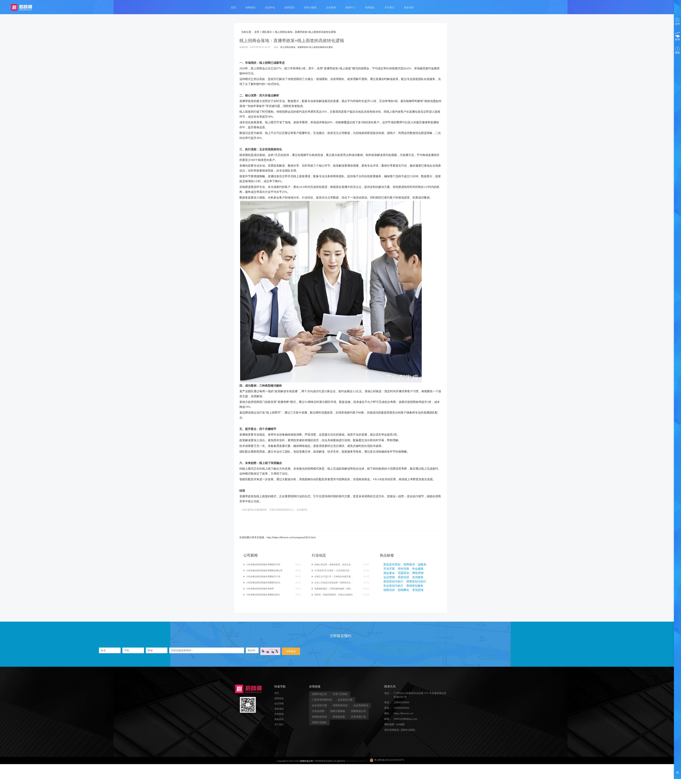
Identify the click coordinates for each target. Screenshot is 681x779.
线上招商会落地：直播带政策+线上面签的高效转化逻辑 (306, 47)
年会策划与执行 (393, 585)
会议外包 (270, 7)
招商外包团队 (319, 722)
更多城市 (409, 7)
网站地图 (389, 724)
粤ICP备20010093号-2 (357, 761)
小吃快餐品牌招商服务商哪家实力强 (263, 576)
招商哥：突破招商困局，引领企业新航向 (333, 594)
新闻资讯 (279, 719)
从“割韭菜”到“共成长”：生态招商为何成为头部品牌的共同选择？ (333, 570)
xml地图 (400, 724)
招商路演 (409, 564)
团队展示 (267, 32)
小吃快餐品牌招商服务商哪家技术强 (263, 564)
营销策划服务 (414, 585)
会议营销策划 (360, 705)
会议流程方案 (319, 705)
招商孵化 (403, 589)
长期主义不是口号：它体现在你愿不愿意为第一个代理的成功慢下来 (333, 576)
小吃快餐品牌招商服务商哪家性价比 (263, 582)
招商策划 (250, 7)
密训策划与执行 (393, 581)
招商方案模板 (337, 711)
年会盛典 (417, 568)
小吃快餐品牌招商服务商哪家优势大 (263, 594)
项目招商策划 (391, 729)
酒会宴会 (389, 572)
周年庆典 (403, 568)
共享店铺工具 (358, 716)
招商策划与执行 (416, 581)
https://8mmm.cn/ (403, 713)
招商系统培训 (340, 705)
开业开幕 (389, 568)
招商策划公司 (358, 711)
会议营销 (389, 577)
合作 (677, 23)
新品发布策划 (391, 564)
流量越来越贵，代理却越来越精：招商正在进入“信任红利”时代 (333, 588)
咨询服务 (417, 577)
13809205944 (401, 702)
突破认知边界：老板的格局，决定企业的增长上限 (333, 564)
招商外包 (401, 735)
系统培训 (403, 577)
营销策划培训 (319, 716)
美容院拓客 (339, 716)
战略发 (422, 564)
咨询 (677, 39)
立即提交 (291, 651)
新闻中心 (350, 7)
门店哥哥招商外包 (322, 699)
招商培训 (289, 7)
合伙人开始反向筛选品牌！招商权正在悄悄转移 (333, 582)
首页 (233, 7)
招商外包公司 (319, 694)
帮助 (677, 52)
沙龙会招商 (318, 711)
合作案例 (331, 7)
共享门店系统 (340, 694)
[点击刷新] (270, 651)
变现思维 (417, 589)
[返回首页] (25, 7)
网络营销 (417, 572)
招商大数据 (310, 7)
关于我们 (389, 7)
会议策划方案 (345, 699)
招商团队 (370, 7)
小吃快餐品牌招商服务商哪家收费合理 (264, 570)
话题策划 (403, 572)
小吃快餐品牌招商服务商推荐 (260, 588)
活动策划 (361, 197)
